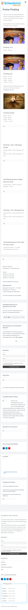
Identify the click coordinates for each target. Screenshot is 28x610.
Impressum (4, 564)
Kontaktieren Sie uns (8, 89)
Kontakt (3, 562)
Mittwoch (4, 593)
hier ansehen (19, 337)
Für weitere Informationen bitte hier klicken (13, 387)
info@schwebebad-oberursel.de (10, 281)
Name (4, 354)
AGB (2, 569)
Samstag (4, 600)
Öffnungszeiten (7, 583)
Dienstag (4, 591)
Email (4, 358)
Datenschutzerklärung (6, 567)
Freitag (4, 598)
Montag (4, 588)
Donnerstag (5, 595)
